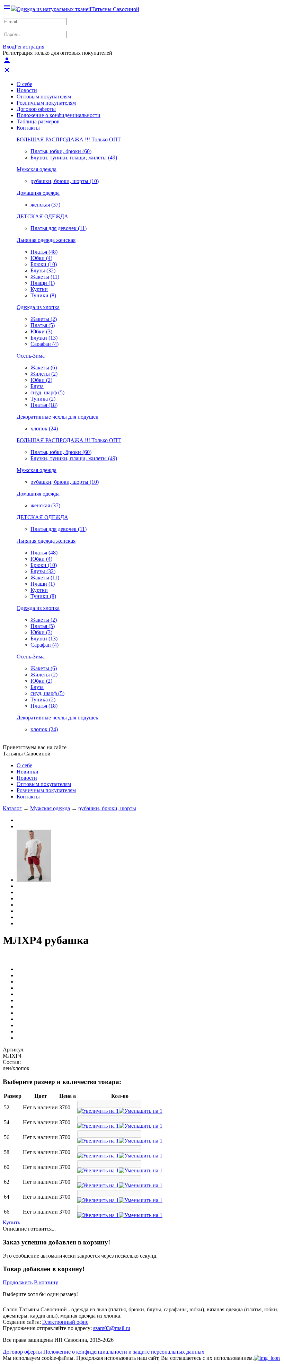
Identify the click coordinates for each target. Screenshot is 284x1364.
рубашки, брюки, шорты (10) (64, 181)
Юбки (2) (41, 380)
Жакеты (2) (43, 319)
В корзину (46, 1282)
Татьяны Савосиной (115, 9)
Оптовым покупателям (44, 96)
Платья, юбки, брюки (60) (60, 151)
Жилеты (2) (43, 374)
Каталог (12, 808)
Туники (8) (43, 295)
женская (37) (45, 205)
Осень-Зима (31, 356)
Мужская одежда (36, 169)
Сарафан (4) (44, 344)
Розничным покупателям (46, 103)
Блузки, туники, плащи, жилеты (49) (73, 157)
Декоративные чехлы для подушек (57, 417)
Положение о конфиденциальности (58, 115)
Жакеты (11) (44, 277)
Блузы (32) (42, 270)
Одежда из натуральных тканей (54, 9)
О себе (24, 84)
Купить (11, 1222)
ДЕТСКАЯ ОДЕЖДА (42, 216)
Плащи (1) (42, 283)
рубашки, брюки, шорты (107, 808)
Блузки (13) (43, 338)
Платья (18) (43, 405)
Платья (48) (43, 252)
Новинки (27, 772)
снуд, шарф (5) (47, 392)
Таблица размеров (38, 121)
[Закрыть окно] (267, 1358)
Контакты (28, 128)
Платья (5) (42, 325)
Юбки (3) (41, 331)
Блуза (37, 386)
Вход (9, 47)
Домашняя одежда (38, 193)
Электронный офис (65, 1322)
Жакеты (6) (43, 367)
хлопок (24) (44, 428)
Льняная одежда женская (46, 240)
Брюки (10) (43, 264)
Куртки (39, 289)
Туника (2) (42, 399)
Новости (27, 90)
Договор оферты (36, 109)
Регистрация (29, 47)
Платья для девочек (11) (58, 228)
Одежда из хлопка (38, 307)
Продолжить (18, 1282)
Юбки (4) (41, 258)
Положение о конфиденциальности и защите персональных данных (123, 1352)
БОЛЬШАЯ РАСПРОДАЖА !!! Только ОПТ (69, 139)
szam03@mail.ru (111, 1328)
